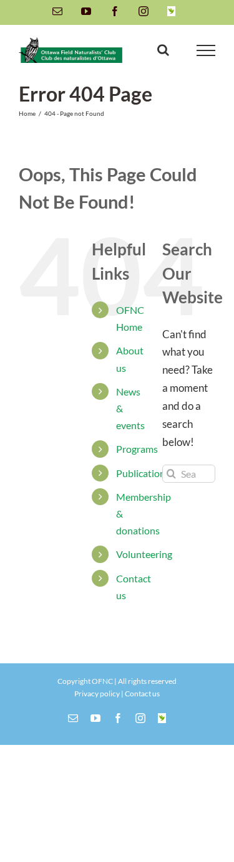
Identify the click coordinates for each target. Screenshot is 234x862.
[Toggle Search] (163, 50)
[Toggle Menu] (206, 50)
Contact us (142, 693)
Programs (137, 449)
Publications (143, 473)
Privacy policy (97, 693)
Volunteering (144, 554)
